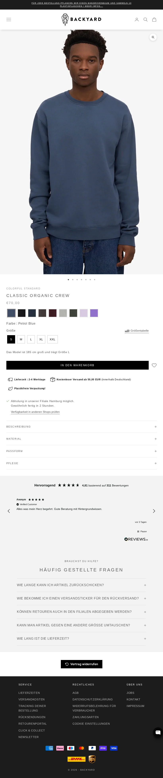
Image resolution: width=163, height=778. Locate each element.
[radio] (11, 313)
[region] (81, 511)
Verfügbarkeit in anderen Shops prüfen (35, 411)
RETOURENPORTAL (32, 723)
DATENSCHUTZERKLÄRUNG (93, 699)
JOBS (130, 692)
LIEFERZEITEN (29, 692)
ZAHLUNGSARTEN (86, 717)
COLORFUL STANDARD (23, 288)
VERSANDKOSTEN (31, 699)
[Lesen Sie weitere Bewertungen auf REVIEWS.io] (136, 540)
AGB (76, 692)
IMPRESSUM (136, 706)
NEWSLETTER (28, 737)
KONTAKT (134, 699)
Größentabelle (140, 330)
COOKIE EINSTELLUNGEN (91, 723)
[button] (9, 511)
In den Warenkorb (77, 365)
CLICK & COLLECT (31, 730)
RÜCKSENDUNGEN (32, 717)
